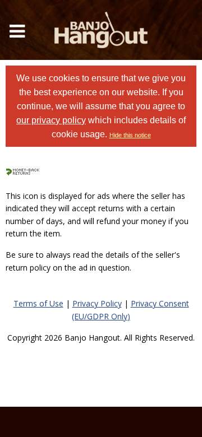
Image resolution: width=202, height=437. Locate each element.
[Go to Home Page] (101, 30)
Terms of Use (38, 303)
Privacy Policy (97, 303)
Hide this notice (130, 135)
